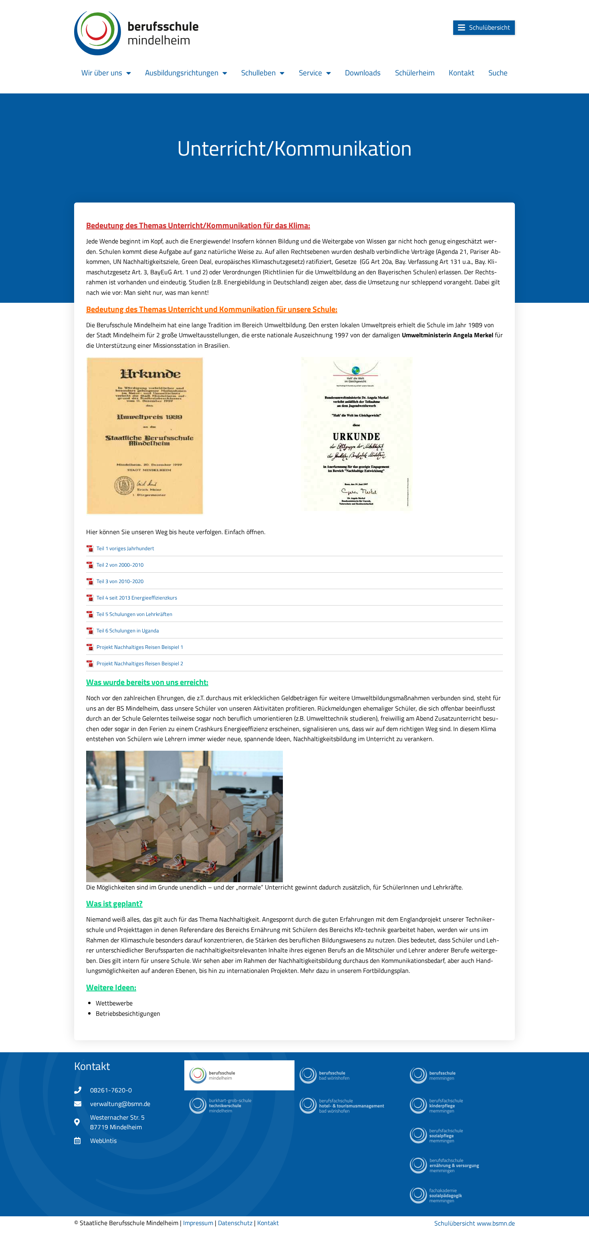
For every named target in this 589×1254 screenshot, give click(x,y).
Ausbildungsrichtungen (181, 72)
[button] (484, 27)
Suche (498, 72)
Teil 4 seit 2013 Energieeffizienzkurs (137, 598)
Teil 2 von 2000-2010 (120, 565)
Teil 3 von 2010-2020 (120, 581)
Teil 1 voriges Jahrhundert (125, 548)
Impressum (198, 1223)
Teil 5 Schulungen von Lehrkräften (134, 614)
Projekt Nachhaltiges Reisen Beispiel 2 (140, 663)
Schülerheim (415, 72)
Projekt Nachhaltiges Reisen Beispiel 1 (140, 647)
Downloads (363, 72)
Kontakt (461, 72)
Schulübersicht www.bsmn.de (474, 1223)
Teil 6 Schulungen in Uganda (128, 630)
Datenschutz (235, 1223)
